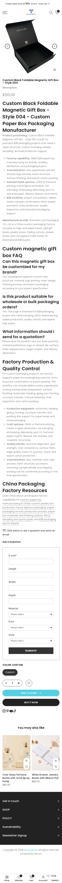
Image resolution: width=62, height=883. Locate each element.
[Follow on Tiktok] (14, 711)
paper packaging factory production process (28, 509)
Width (12, 582)
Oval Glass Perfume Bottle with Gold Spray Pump (16, 778)
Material (13, 609)
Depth (12, 595)
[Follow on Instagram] (4, 711)
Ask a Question (11, 542)
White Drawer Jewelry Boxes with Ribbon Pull (45, 776)
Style (11, 635)
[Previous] (7, 46)
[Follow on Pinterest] (7, 711)
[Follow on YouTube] (11, 711)
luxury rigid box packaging (31, 507)
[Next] (54, 46)
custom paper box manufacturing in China (21, 501)
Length (12, 569)
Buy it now (31, 702)
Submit (31, 650)
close (57, 4)
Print (11, 622)
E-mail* (13, 556)
